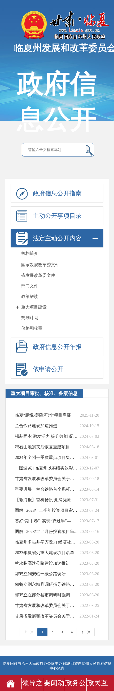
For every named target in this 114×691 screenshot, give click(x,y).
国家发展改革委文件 (40, 264)
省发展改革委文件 (38, 275)
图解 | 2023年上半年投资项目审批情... (46, 510)
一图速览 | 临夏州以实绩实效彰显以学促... (46, 468)
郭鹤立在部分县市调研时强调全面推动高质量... (46, 595)
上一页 (28, 632)
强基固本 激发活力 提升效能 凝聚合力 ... (46, 436)
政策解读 (29, 296)
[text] (55, 150)
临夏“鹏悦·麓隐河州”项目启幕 (43, 415)
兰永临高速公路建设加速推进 (42, 563)
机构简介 (29, 253)
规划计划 (29, 317)
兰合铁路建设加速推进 (36, 425)
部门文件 (29, 286)
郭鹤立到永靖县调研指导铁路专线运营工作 (46, 584)
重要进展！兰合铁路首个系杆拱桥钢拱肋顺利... (46, 489)
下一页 (85, 632)
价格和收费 (31, 328)
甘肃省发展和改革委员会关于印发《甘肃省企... (46, 478)
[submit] (89, 150)
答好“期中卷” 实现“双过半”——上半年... (46, 521)
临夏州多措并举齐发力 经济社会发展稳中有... (46, 542)
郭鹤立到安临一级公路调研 (40, 574)
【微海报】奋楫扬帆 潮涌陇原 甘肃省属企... (46, 499)
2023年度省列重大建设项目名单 (44, 552)
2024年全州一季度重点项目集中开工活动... (46, 457)
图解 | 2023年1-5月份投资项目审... (46, 531)
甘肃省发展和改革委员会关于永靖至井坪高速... (46, 605)
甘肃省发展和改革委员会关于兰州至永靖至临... (46, 616)
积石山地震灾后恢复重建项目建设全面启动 (46, 447)
